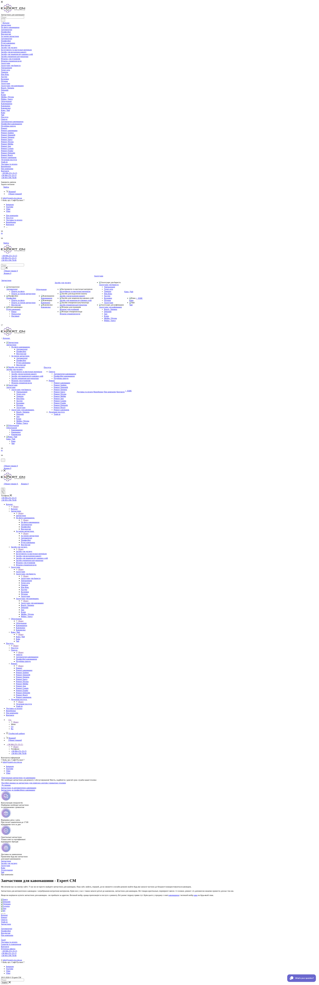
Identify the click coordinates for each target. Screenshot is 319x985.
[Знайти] (3, 20)
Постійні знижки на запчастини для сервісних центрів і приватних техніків (33, 783)
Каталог (14, 509)
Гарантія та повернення (11, 944)
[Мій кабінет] (2, 463)
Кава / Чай (20, 637)
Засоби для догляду (24, 551)
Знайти (4, 983)
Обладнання (21, 623)
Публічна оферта (8, 949)
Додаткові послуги (24, 704)
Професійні (6, 931)
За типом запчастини (30, 536)
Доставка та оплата (9, 942)
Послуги (14, 648)
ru (2, 233)
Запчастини (21, 515)
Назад (15, 507)
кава (195, 895)
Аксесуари (20, 572)
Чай (2, 872)
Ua (12, 726)
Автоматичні (6, 929)
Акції (3, 940)
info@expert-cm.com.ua (12, 198)
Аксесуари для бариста (30, 578)
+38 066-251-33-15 (9, 173)
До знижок (6, 785)
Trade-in (4, 922)
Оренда (19, 655)
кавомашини (173, 895)
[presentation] (2, 913)
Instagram (10, 204)
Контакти (5, 947)
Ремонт (19, 668)
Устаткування (7, 870)
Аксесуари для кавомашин (32, 603)
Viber (8, 209)
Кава (3, 868)
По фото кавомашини (30, 522)
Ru (12, 729)
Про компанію (7, 935)
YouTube (9, 207)
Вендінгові (5, 933)
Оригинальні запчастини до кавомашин (18, 778)
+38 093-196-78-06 (8, 178)
